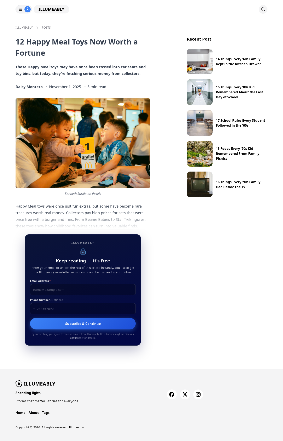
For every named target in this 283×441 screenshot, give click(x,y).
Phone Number (46, 300)
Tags (46, 412)
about (73, 337)
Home (20, 412)
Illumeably (51, 9)
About (34, 412)
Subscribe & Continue (83, 323)
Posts (46, 27)
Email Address (40, 281)
